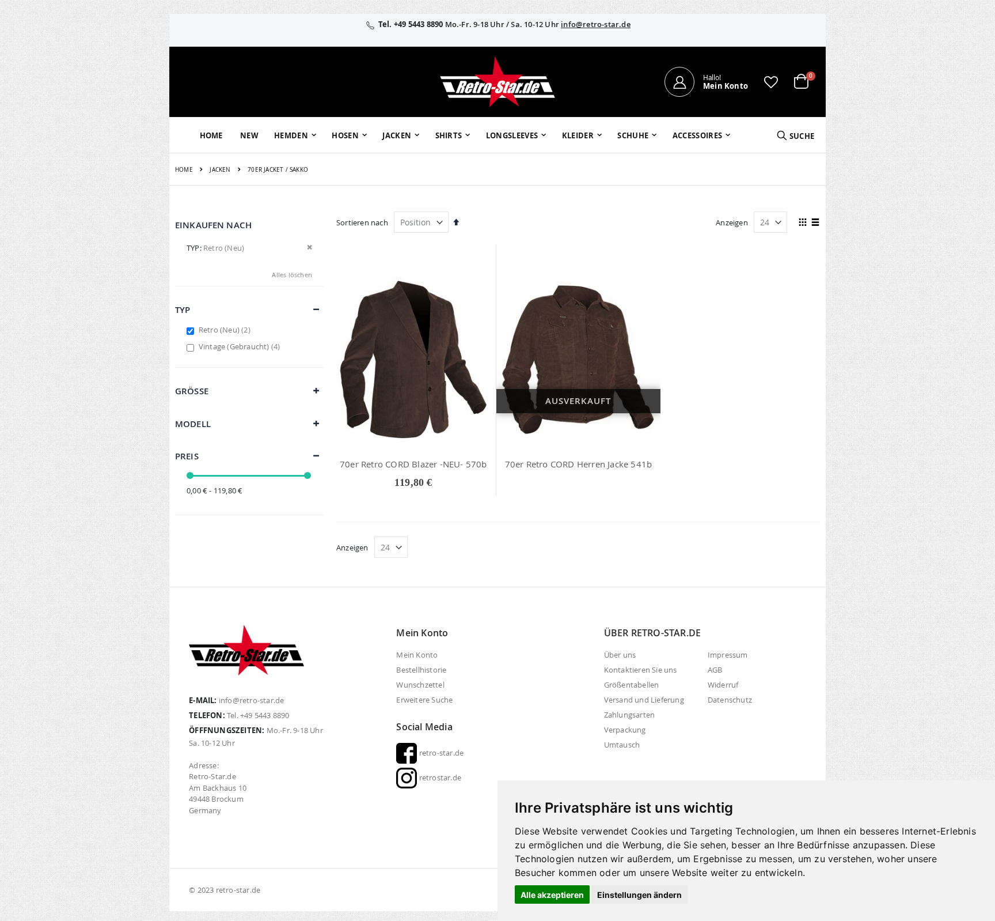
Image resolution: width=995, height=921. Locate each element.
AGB (715, 670)
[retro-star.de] (497, 81)
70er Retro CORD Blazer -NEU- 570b (413, 464)
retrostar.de (439, 777)
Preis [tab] (187, 456)
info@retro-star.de (596, 24)
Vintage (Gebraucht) (241, 346)
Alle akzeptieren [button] (552, 895)
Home (184, 169)
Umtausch (622, 744)
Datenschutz (730, 699)
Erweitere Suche (424, 699)
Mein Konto (417, 655)
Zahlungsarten (629, 714)
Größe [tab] (191, 391)
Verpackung (625, 729)
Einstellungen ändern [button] (639, 895)
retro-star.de (440, 753)
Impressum (728, 655)
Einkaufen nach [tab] (213, 225)
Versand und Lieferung (644, 699)
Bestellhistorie (421, 670)
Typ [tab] (182, 310)
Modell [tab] (193, 424)
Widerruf (723, 685)
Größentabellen (631, 685)
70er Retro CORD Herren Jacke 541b (578, 464)
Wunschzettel (420, 685)
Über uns (620, 655)
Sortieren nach (362, 222)
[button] (771, 81)
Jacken (220, 170)
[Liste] (815, 223)
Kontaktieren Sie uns (640, 670)
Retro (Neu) (226, 329)
